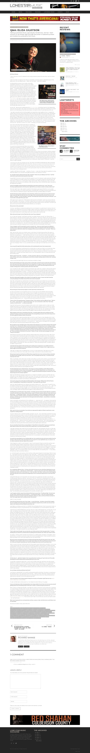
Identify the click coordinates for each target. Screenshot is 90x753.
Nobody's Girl (13, 614)
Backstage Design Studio (75, 748)
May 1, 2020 (20, 40)
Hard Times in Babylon (47, 611)
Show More (64, 131)
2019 (63, 126)
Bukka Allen (41, 609)
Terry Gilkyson (26, 616)
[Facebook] (71, 1)
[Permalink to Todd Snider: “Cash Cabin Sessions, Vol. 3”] (62, 84)
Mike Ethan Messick (70, 85)
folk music (12, 611)
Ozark (18, 614)
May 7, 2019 (75, 77)
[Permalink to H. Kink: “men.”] (70, 42)
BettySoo (30, 609)
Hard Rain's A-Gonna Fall (35, 611)
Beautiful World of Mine (16, 609)
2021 (63, 123)
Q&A (27, 27)
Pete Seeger (46, 614)
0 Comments (78, 64)
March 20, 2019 (76, 91)
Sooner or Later (18, 616)
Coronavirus (30, 610)
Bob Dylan (35, 609)
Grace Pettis (26, 611)
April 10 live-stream (34, 107)
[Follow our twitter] (61, 151)
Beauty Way (24, 609)
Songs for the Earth (31, 97)
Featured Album (67, 54)
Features (22, 27)
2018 (63, 128)
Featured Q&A (14, 27)
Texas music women (34, 616)
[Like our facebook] (71, 151)
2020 (52, 578)
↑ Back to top (77, 751)
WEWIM (47, 616)
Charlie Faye (47, 609)
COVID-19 (35, 610)
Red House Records (43, 615)
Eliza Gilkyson (47, 610)
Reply (21, 662)
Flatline (53, 610)
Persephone (40, 614)
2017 (63, 129)
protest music (22, 615)
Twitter (21, 646)
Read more (61, 64)
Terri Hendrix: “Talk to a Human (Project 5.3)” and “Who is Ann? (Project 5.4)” (73, 69)
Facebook (27, 646)
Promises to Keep (14, 615)
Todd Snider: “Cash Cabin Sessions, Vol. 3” (72, 83)
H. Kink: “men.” (65, 56)
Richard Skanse (13, 40)
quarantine (28, 615)
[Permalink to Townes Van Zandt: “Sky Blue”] (62, 91)
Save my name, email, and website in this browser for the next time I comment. (26, 705)
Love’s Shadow (13, 98)
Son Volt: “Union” (70, 76)
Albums (61, 54)
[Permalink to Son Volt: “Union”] (62, 78)
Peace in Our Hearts (32, 614)
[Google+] (73, 1)
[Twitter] (76, 1)
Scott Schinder (69, 77)
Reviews (74, 54)
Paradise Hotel (23, 614)
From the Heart (19, 611)
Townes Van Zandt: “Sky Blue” (72, 90)
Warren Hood (42, 616)
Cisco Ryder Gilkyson (21, 610)
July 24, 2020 (71, 57)
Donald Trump (40, 610)
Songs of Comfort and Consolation (19, 97)
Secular (12, 616)
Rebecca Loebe (34, 615)
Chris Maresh (13, 610)
